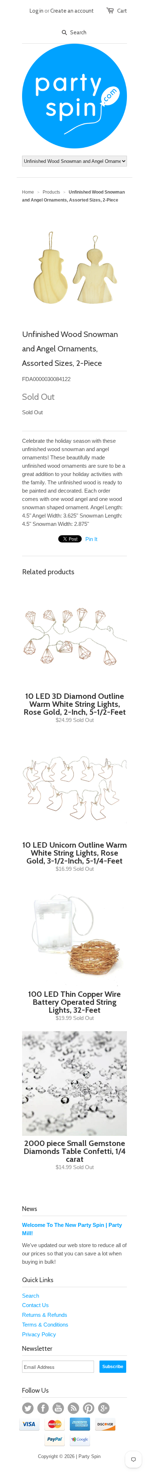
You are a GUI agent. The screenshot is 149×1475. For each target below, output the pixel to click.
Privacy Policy (39, 1334)
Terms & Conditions (45, 1325)
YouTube (58, 1408)
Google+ (104, 1408)
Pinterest (88, 1408)
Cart (122, 11)
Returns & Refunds (44, 1315)
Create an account (72, 11)
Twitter (28, 1408)
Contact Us (35, 1305)
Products (51, 192)
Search (30, 1296)
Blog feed (73, 1408)
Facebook (43, 1408)
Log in (36, 11)
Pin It (91, 539)
